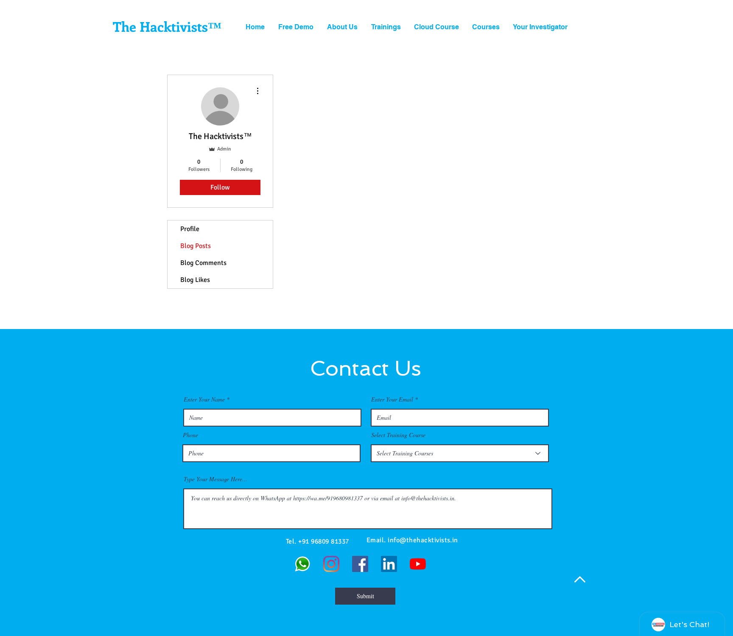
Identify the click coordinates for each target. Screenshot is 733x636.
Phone (190, 435)
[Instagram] (331, 564)
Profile (189, 229)
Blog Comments (203, 263)
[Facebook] (360, 564)
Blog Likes (195, 280)
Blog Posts (195, 246)
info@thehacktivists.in (423, 540)
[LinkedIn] (389, 564)
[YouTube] (418, 564)
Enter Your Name (204, 399)
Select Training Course (398, 435)
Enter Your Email (392, 399)
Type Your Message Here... (215, 479)
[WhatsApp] (302, 564)
